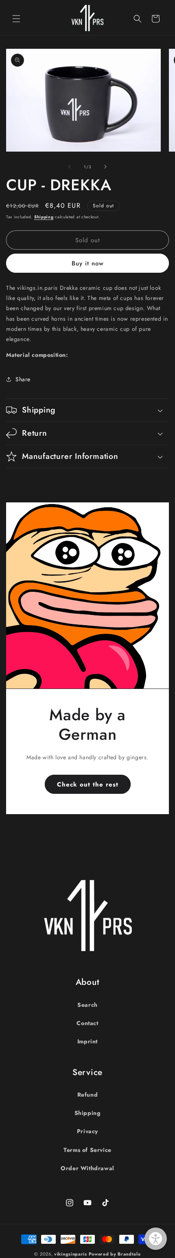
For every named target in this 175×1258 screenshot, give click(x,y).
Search (87, 1005)
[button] (16, 19)
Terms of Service (87, 1150)
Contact (87, 1023)
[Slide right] (105, 167)
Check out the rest (87, 784)
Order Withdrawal (87, 1168)
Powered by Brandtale (115, 1254)
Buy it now (88, 263)
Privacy (87, 1131)
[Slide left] (70, 167)
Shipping (44, 217)
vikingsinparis (70, 1254)
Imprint (87, 1041)
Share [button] (23, 379)
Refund (87, 1095)
